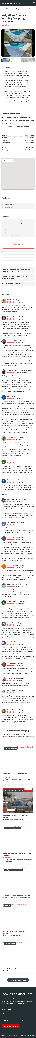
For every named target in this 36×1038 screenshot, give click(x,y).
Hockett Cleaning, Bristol (11, 969)
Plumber (7, 905)
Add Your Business (11, 1026)
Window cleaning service (12, 828)
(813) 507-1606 (9, 123)
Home (3, 9)
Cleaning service (10, 943)
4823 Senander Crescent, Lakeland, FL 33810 (19, 120)
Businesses (10, 9)
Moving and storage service (13, 870)
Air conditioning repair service (14, 790)
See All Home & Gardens (18, 980)
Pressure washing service (22, 25)
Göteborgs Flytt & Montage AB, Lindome (16, 895)
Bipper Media (21, 1003)
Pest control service (11, 748)
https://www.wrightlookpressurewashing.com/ (18, 126)
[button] (32, 43)
